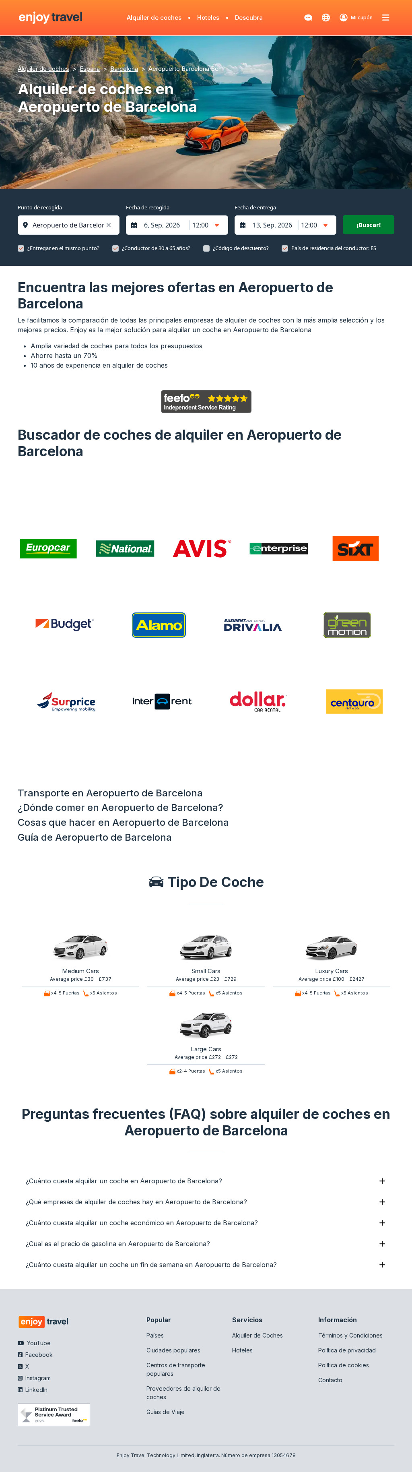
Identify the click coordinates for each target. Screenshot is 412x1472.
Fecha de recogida (147, 207)
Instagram (37, 1378)
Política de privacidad (347, 1350)
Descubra (249, 17)
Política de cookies (343, 1365)
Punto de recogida (40, 207)
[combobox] (73, 225)
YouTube (38, 1343)
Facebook (38, 1354)
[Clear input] (108, 225)
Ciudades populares (173, 1350)
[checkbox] (21, 248)
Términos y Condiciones (350, 1335)
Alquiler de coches (154, 17)
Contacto (330, 1380)
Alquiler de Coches (257, 1335)
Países (155, 1335)
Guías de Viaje (165, 1411)
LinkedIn (35, 1389)
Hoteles (208, 17)
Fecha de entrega (255, 207)
